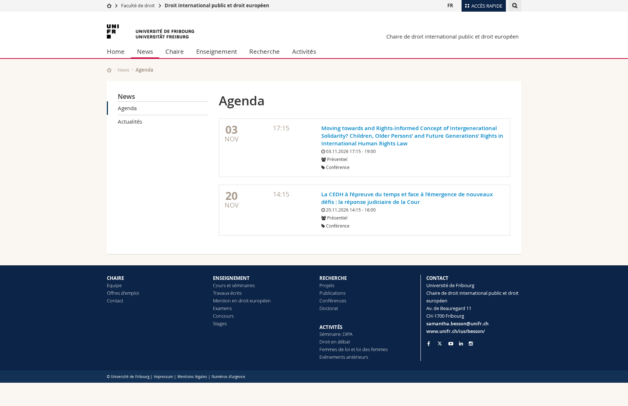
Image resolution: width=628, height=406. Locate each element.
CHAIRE (115, 278)
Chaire (174, 51)
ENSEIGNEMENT (231, 278)
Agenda (127, 108)
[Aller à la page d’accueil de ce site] (109, 70)
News (145, 51)
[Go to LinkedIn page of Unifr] (461, 343)
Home (116, 51)
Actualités (130, 121)
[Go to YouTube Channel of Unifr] (450, 343)
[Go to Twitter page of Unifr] (440, 343)
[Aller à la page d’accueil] (109, 5)
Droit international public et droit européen (217, 5)
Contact (115, 300)
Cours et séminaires (234, 285)
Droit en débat (334, 341)
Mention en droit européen (242, 300)
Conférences (332, 300)
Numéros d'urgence (228, 376)
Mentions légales (192, 376)
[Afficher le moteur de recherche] (514, 5)
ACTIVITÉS (330, 327)
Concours (223, 316)
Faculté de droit (138, 5)
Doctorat (328, 308)
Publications (332, 293)
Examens (222, 308)
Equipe (114, 285)
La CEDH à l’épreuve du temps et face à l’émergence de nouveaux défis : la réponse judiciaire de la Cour (407, 198)
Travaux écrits (227, 293)
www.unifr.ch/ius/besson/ (455, 331)
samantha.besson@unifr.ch (457, 323)
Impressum (163, 376)
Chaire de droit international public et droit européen (452, 36)
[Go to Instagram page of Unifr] (471, 343)
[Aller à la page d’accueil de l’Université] (150, 31)
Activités (304, 51)
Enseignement (216, 51)
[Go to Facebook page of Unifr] (428, 343)
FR (450, 5)
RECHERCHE (333, 278)
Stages (220, 323)
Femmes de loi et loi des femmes (353, 349)
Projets (326, 285)
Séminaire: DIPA (336, 334)
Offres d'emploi (123, 293)
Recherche (264, 51)
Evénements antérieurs (343, 357)
